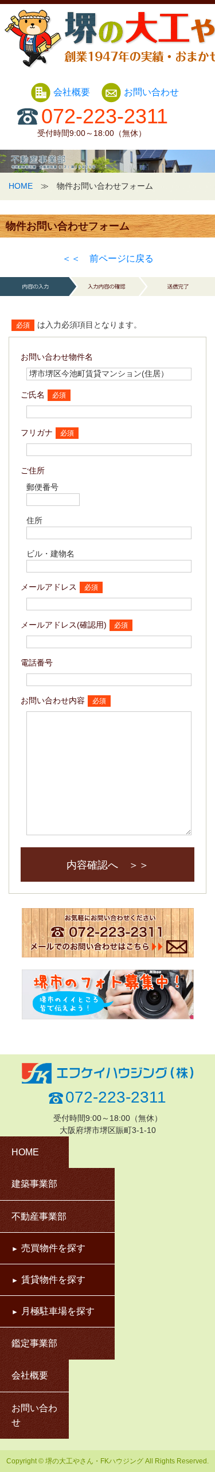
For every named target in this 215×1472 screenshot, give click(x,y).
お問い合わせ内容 (53, 700)
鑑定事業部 (34, 1343)
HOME (21, 185)
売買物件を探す (53, 1248)
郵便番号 (42, 487)
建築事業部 (34, 1184)
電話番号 (37, 662)
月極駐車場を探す (58, 1311)
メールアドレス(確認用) (64, 624)
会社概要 (72, 92)
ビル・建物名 (50, 553)
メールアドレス (49, 586)
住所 (34, 520)
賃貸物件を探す (53, 1279)
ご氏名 (33, 394)
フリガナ (37, 432)
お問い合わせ (151, 92)
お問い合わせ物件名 (57, 356)
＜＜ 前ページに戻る (108, 258)
